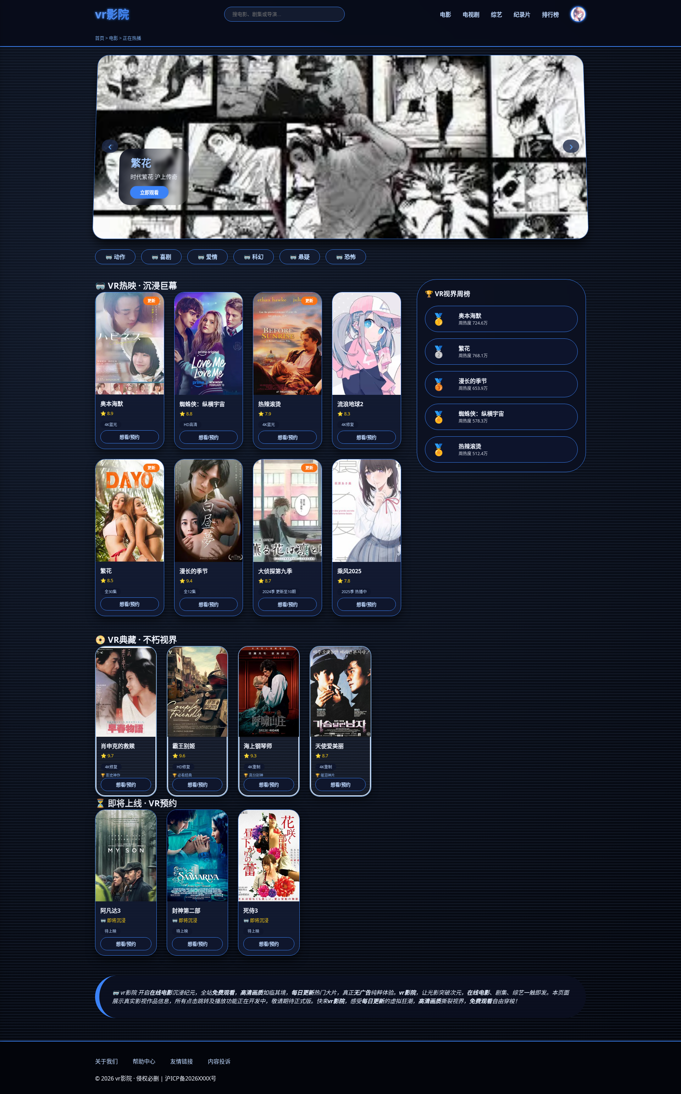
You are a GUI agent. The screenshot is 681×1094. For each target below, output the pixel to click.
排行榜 (550, 15)
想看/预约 (129, 437)
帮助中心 (144, 1061)
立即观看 (149, 192)
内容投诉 (219, 1061)
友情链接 (181, 1061)
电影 (445, 15)
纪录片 (522, 15)
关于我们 (106, 1061)
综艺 (496, 15)
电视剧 (471, 15)
